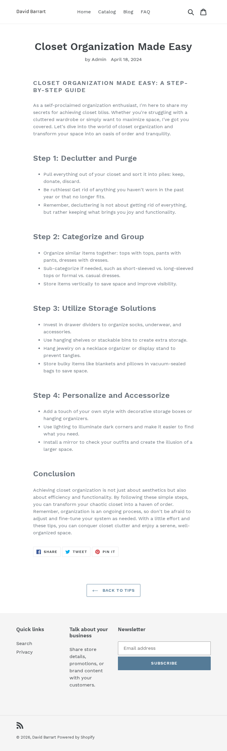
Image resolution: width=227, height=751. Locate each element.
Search (24, 643)
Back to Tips (118, 590)
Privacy (24, 652)
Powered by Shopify (76, 737)
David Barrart (44, 737)
